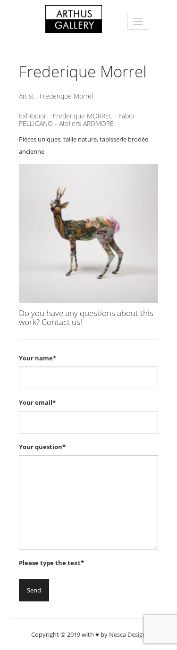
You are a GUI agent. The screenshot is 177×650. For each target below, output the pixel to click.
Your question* (42, 446)
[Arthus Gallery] (73, 18)
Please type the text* (51, 562)
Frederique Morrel (66, 96)
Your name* (37, 358)
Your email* (37, 402)
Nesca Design (127, 634)
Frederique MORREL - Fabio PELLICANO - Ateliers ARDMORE (76, 119)
